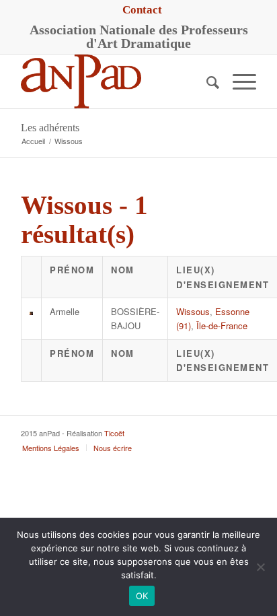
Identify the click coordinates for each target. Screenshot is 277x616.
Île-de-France (221, 325)
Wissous (193, 311)
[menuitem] (142, 10)
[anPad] (115, 81)
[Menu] (237, 81)
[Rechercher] (206, 81)
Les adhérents (50, 127)
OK (142, 595)
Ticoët (114, 432)
